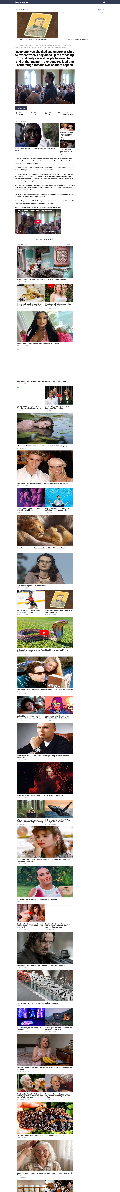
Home (16, 45)
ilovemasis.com (23, 2)
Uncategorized (21, 108)
